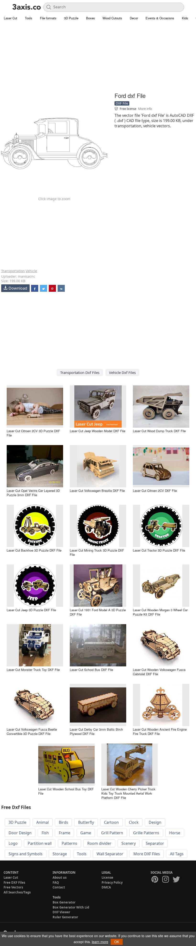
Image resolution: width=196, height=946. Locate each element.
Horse (174, 832)
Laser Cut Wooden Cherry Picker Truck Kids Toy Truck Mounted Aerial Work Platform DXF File (128, 793)
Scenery (128, 843)
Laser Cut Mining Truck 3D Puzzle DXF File (97, 552)
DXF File (122, 103)
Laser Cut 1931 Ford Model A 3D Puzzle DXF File (98, 612)
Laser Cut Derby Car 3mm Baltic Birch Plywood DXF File (96, 731)
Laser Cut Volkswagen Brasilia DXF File (97, 490)
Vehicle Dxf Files (122, 372)
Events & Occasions (160, 18)
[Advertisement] (98, 57)
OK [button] (116, 941)
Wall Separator (110, 853)
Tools (28, 18)
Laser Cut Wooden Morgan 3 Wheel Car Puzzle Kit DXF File (160, 612)
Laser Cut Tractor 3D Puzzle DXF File (159, 550)
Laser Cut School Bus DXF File (91, 669)
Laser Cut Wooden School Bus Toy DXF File (66, 791)
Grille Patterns (146, 832)
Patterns (69, 843)
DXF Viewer (61, 912)
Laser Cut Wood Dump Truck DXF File (159, 431)
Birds (63, 822)
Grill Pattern (112, 832)
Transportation (13, 271)
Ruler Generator (65, 917)
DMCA (106, 887)
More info (145, 108)
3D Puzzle (71, 18)
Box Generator (64, 902)
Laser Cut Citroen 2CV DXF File (155, 490)
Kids (185, 18)
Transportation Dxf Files (79, 372)
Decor (134, 18)
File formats (48, 18)
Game (85, 832)
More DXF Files (146, 853)
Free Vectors (13, 887)
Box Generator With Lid (71, 907)
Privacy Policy (112, 882)
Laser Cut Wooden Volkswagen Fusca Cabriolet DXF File (159, 671)
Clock (134, 822)
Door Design (20, 832)
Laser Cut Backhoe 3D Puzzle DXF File (34, 550)
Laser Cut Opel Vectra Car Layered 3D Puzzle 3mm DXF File (33, 492)
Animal (42, 822)
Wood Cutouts (112, 18)
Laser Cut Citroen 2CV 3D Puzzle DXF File (33, 433)
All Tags (177, 853)
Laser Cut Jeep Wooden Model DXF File (97, 431)
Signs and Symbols (26, 853)
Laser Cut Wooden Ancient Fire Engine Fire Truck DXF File (160, 731)
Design (155, 822)
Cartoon (111, 822)
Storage (60, 853)
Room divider (99, 843)
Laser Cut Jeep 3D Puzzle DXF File (31, 610)
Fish (45, 832)
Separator (155, 843)
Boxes (90, 18)
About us (59, 877)
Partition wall (40, 843)
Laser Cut (10, 18)
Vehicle (31, 271)
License (107, 877)
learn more (100, 941)
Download (18, 288)
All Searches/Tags (17, 892)
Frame (64, 832)
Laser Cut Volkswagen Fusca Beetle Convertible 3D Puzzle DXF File (32, 731)
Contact (59, 887)
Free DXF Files (14, 882)
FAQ (56, 882)
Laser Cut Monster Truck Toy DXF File (33, 669)
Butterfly (86, 822)
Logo (13, 843)
